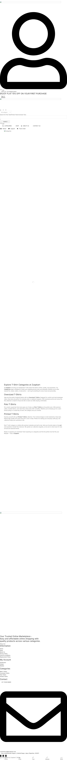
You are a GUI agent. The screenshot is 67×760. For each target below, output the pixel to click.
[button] (2, 90)
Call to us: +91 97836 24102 (8, 91)
